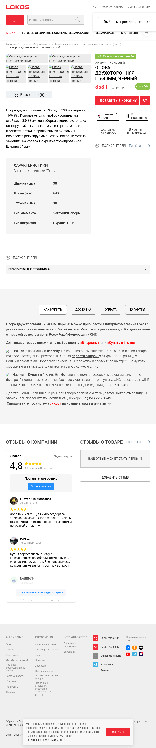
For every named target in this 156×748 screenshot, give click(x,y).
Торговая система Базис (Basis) (101, 44)
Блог (37, 655)
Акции (10, 32)
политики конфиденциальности (45, 739)
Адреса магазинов (45, 644)
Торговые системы (66, 44)
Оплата (111, 309)
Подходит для (121, 146)
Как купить (53, 309)
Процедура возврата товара (46, 677)
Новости (40, 660)
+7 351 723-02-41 (110, 638)
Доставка (83, 309)
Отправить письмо (111, 655)
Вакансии (69, 651)
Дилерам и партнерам (70, 645)
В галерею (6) (32, 94)
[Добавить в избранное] (145, 100)
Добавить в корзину (118, 100)
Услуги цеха (12, 655)
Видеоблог (41, 665)
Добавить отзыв (115, 477)
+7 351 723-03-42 (138, 7)
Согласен (118, 732)
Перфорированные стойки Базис (29, 269)
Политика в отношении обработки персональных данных (43, 688)
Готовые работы (15, 676)
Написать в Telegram (107, 665)
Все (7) (32, 171)
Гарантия (137, 309)
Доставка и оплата (45, 671)
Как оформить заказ (46, 649)
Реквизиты (12, 686)
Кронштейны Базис (135, 32)
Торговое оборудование (35, 44)
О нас (9, 644)
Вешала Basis (105, 32)
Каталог (10, 649)
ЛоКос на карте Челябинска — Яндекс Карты (41, 600)
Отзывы (10, 692)
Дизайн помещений (17, 660)
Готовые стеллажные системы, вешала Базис (55, 32)
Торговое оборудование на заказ (15, 667)
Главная (11, 44)
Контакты (11, 681)
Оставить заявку (112, 7)
